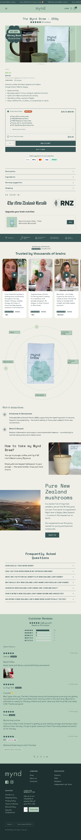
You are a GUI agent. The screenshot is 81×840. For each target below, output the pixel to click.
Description (10, 171)
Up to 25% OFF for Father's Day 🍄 (26, 2)
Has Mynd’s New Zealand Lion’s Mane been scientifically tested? (35, 599)
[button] (35, 22)
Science (57, 775)
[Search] (71, 8)
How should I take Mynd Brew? (19, 566)
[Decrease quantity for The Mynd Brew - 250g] (7, 143)
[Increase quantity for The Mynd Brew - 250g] (12, 143)
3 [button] (41, 757)
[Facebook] (7, 782)
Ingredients (10, 177)
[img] (8, 653)
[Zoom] (71, 30)
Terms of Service (11, 804)
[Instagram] (12, 782)
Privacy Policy (10, 801)
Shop (32, 775)
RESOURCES (59, 771)
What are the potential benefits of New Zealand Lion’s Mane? (34, 577)
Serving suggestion (13, 182)
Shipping (17, 78)
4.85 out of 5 (46, 623)
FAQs (56, 778)
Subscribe (34, 809)
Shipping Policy (11, 798)
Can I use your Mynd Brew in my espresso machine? (29, 571)
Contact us (9, 795)
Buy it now (40, 149)
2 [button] (37, 757)
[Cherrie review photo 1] (8, 673)
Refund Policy (10, 807)
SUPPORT (9, 790)
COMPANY (34, 771)
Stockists (33, 781)
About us (33, 778)
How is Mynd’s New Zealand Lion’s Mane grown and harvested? (34, 593)
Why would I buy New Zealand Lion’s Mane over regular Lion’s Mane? (37, 582)
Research (57, 781)
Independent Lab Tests (63, 784)
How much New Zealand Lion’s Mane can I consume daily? (31, 588)
